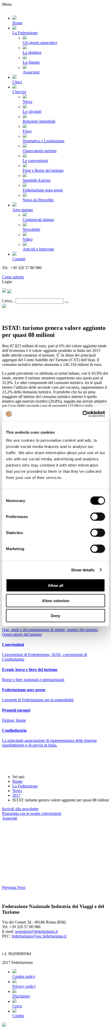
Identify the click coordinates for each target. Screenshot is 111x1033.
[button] (9, 887)
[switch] (97, 517)
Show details (82, 569)
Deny (55, 616)
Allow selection (55, 600)
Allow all (55, 585)
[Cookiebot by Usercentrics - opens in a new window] (82, 414)
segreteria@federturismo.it (36, 931)
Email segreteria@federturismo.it (29, 272)
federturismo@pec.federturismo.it (39, 936)
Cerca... (8, 301)
